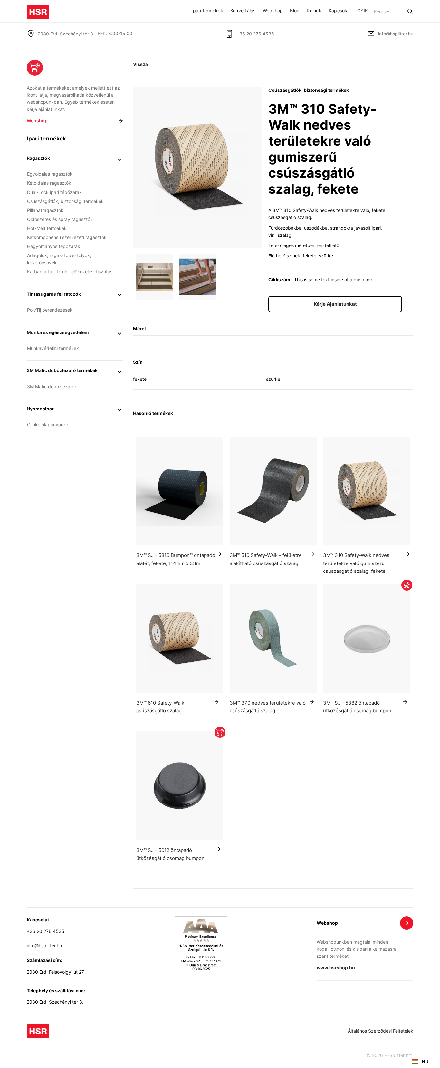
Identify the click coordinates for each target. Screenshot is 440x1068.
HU (425, 1061)
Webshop (273, 10)
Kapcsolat (339, 10)
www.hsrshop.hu (336, 967)
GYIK (362, 10)
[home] (38, 9)
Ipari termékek (207, 10)
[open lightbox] (197, 167)
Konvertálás (243, 10)
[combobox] (420, 1061)
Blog (295, 10)
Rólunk (314, 10)
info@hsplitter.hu (395, 33)
